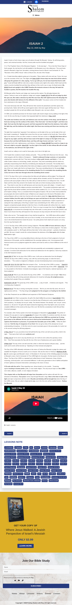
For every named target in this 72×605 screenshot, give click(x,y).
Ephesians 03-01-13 (23, 454)
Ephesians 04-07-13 (10, 457)
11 (15, 264)
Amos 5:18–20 (8, 274)
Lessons (13, 425)
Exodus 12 (31, 464)
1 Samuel (18, 447)
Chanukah (44, 447)
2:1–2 (12, 264)
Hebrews (8, 474)
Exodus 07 (55, 460)
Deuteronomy (10, 451)
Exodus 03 (24, 460)
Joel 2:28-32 (57, 298)
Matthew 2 (22, 477)
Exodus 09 (8, 464)
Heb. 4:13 (51, 196)
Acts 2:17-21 (8, 298)
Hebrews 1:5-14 (18, 473)
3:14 (21, 264)
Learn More (25, 546)
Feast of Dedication (10, 467)
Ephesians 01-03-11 (55, 451)
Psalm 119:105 (46, 143)
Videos (40, 594)
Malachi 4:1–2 (8, 288)
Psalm (37, 477)
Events (48, 594)
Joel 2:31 (61, 266)
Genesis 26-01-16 (33, 470)
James (34, 473)
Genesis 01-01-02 (31, 467)
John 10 (45, 473)
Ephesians (44, 451)
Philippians (30, 477)
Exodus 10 (16, 464)
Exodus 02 (16, 460)
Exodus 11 (24, 464)
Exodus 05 (40, 460)
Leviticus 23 (61, 473)
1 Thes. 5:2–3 (8, 332)
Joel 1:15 (7, 264)
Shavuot (44, 480)
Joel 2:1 (64, 264)
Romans (8, 480)
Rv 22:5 (53, 136)
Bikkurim (37, 447)
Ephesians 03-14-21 (36, 454)
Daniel (60, 447)
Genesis (21, 467)
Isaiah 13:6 (7, 256)
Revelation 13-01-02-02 (59, 477)
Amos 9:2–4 (8, 209)
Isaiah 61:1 (29, 315)
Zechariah (8, 484)
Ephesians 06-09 (61, 457)
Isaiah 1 (9, 433)
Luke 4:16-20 (52, 313)
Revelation (45, 477)
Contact (56, 594)
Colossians (52, 447)
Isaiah (8, 425)
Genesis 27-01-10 (56, 470)
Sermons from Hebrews (31, 480)
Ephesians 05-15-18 (38, 457)
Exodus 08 (63, 460)
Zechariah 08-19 (18, 484)
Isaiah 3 (64, 433)
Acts (31, 447)
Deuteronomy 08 (22, 451)
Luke (6, 477)
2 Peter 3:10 (8, 343)
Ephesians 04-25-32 (24, 457)
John (39, 473)
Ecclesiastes (33, 451)
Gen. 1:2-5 (52, 116)
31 (18, 264)
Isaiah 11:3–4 (45, 95)
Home (14, 594)
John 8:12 (25, 145)
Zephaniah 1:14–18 (10, 282)
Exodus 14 (47, 464)
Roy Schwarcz (17, 480)
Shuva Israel (53, 480)
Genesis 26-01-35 (45, 470)
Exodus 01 (8, 460)
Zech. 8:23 (35, 78)
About (22, 594)
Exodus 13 (39, 464)
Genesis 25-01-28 (9, 470)
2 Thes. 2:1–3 (8, 337)
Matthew (13, 477)
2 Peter (25, 447)
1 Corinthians (9, 447)
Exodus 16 (63, 464)
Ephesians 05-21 (50, 457)
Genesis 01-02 (42, 467)
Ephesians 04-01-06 (49, 454)
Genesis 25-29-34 (21, 470)
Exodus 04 (32, 460)
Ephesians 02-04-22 (10, 454)
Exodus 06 (48, 460)
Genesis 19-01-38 (53, 467)
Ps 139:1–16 (61, 207)
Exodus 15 (55, 464)
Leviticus (52, 473)
